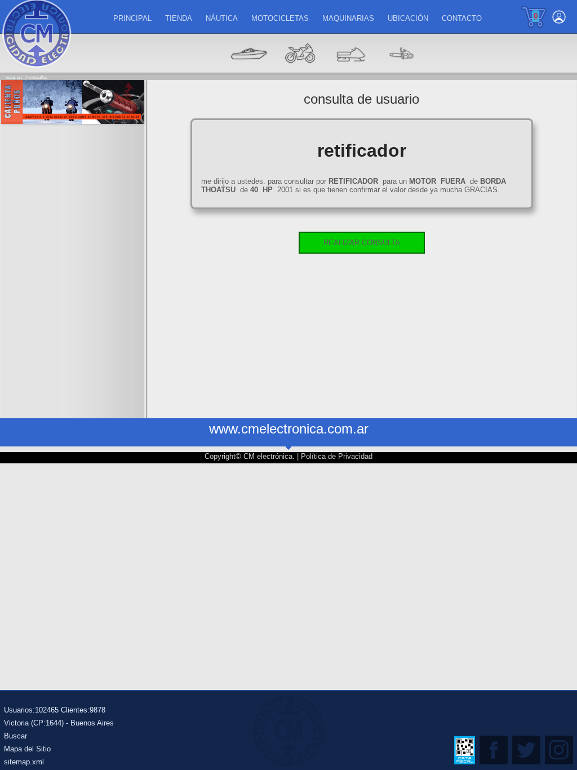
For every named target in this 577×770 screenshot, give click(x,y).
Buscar (15, 736)
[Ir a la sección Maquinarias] (350, 71)
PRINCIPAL (132, 18)
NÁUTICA (222, 18)
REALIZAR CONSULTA (361, 242)
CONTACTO (462, 18)
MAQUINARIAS (348, 18)
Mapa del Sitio (27, 749)
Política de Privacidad (336, 456)
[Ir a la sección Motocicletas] (299, 71)
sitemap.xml (24, 762)
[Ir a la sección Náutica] (249, 71)
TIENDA (178, 18)
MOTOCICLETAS (280, 18)
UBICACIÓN (408, 18)
